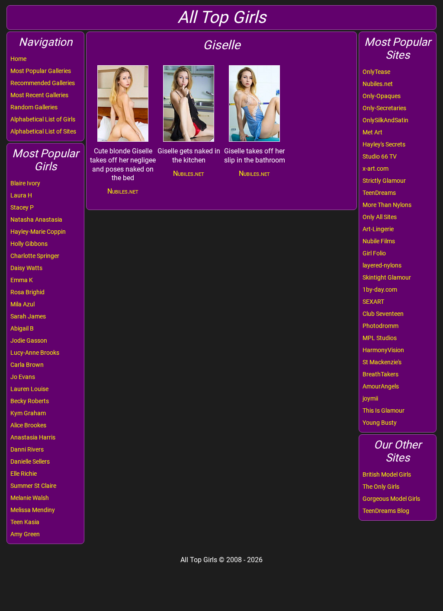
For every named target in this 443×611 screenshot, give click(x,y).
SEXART (373, 301)
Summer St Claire (33, 485)
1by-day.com (380, 289)
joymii (370, 398)
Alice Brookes (28, 425)
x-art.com (375, 168)
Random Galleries (34, 107)
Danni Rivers (27, 449)
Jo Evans (22, 376)
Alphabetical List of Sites (43, 131)
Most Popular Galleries (40, 70)
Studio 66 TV (380, 156)
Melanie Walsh (29, 497)
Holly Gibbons (29, 243)
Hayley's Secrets (384, 144)
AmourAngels (381, 386)
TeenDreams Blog (386, 510)
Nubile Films (379, 241)
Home (18, 58)
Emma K (21, 280)
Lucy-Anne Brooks (34, 352)
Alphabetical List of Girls (42, 119)
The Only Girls (381, 486)
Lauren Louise (29, 388)
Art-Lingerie (378, 229)
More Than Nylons (387, 204)
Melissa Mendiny (32, 509)
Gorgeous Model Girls (391, 498)
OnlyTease (376, 71)
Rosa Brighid (27, 292)
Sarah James (28, 316)
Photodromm (380, 325)
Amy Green (25, 534)
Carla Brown (27, 364)
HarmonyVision (383, 350)
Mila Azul (22, 304)
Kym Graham (28, 413)
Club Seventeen (383, 313)
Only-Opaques (382, 95)
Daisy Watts (26, 267)
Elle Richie (23, 473)
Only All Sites (380, 216)
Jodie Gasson (28, 340)
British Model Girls (387, 474)
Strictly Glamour (384, 180)
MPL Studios (380, 337)
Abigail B (22, 328)
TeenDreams (379, 192)
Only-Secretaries (384, 108)
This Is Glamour (383, 410)
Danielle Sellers (30, 461)
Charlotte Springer (34, 255)
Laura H (21, 195)
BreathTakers (380, 374)
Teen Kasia (24, 522)
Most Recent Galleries (39, 95)
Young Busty (380, 422)
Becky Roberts (29, 401)
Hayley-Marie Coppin (38, 231)
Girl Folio (374, 253)
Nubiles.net (378, 83)
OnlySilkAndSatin (385, 120)
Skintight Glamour (387, 277)
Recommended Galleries (42, 83)
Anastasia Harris (32, 437)
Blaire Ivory (25, 183)
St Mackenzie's (382, 362)
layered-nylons (382, 265)
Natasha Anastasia (36, 219)
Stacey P (22, 207)
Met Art (372, 132)
